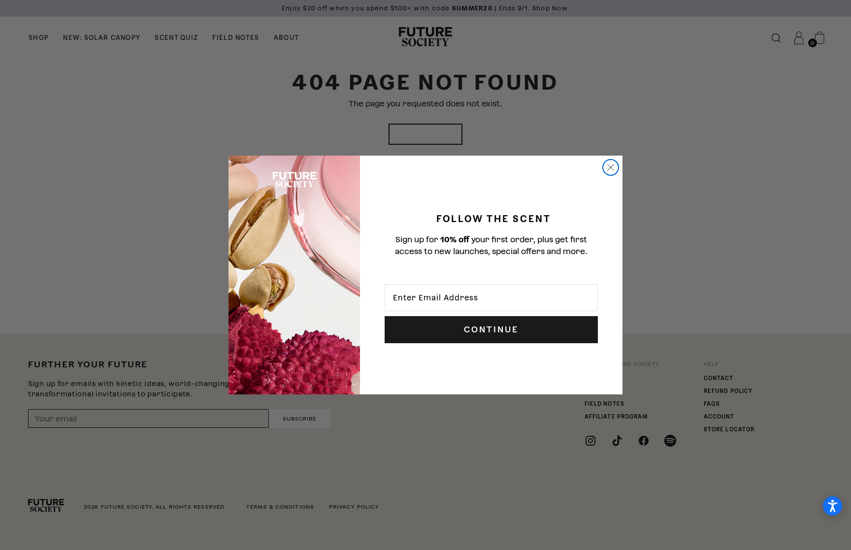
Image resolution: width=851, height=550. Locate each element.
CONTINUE (491, 329)
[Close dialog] (611, 167)
